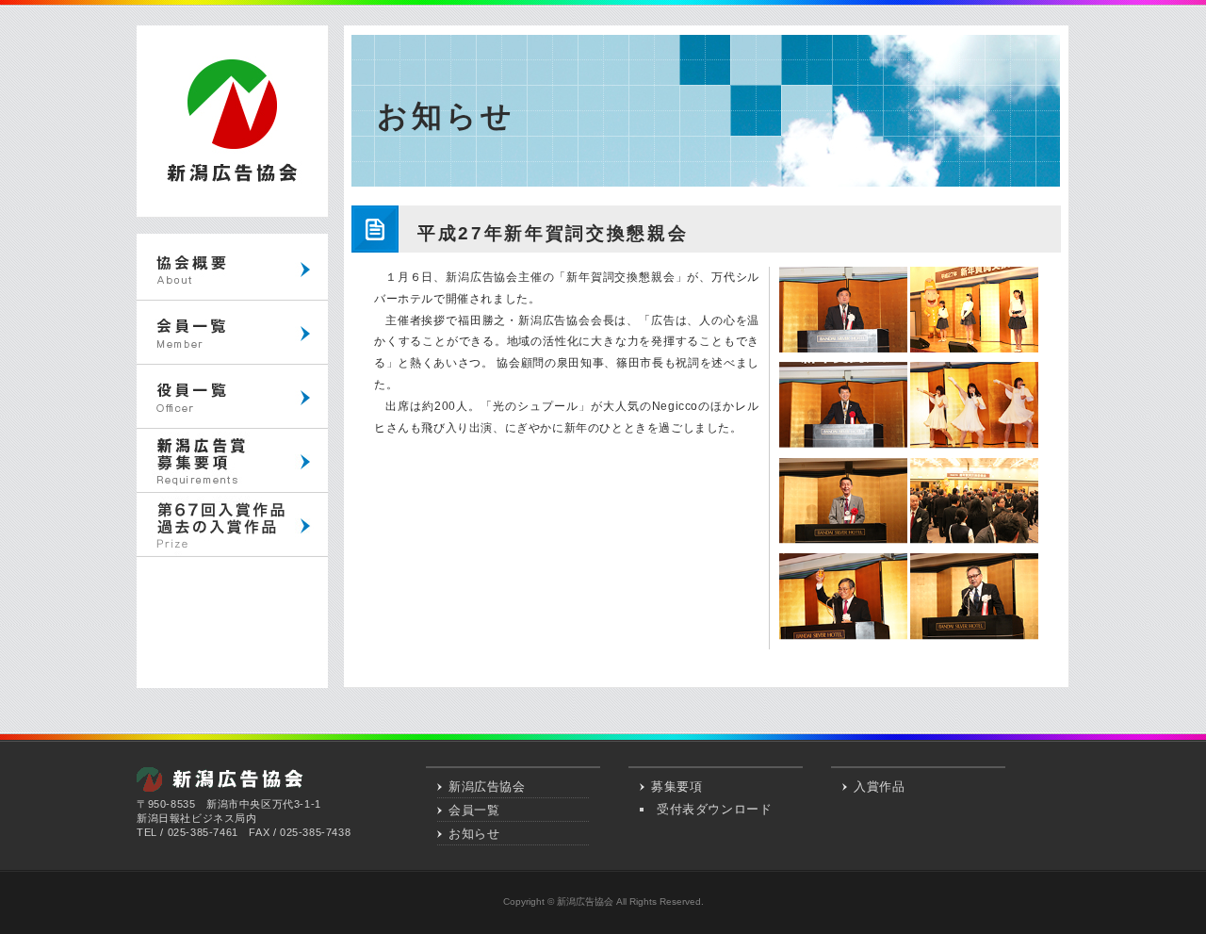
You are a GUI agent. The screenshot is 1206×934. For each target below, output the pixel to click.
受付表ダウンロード (714, 809)
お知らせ (473, 834)
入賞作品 (879, 786)
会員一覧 (473, 810)
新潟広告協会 (487, 786)
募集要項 (676, 786)
